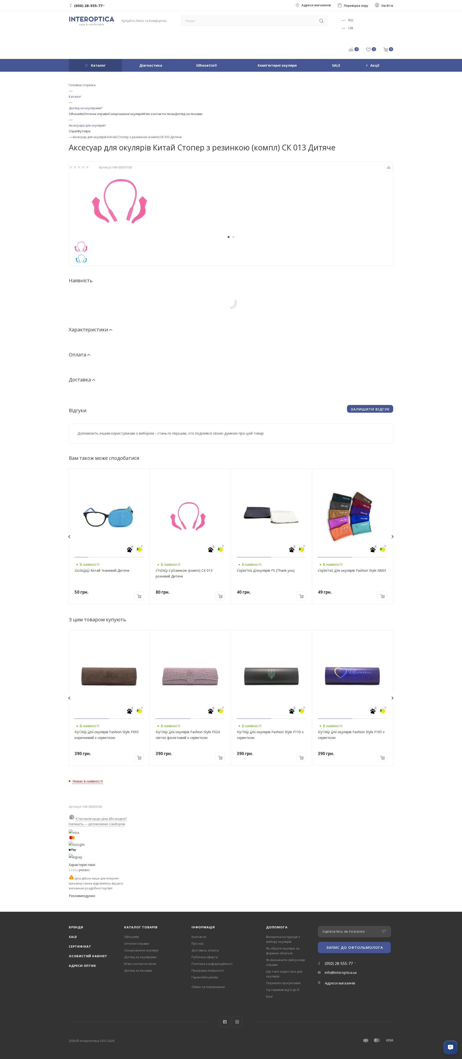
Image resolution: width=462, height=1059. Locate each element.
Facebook (225, 1022)
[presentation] (69, 536)
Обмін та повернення (208, 987)
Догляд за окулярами (140, 957)
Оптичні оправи (96, 114)
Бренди (76, 927)
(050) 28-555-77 (339, 963)
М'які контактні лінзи (159, 114)
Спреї (73, 131)
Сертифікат (80, 946)
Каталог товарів (141, 927)
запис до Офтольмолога (354, 947)
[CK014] (123, 199)
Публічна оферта (205, 957)
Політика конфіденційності (212, 964)
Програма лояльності (208, 970)
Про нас (198, 943)
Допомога (276, 927)
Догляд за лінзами (188, 114)
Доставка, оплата (205, 950)
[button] (228, 237)
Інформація (203, 927)
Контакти (199, 937)
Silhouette (76, 114)
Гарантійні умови (205, 977)
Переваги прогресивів (283, 983)
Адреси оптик (82, 965)
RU (350, 20)
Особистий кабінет (88, 956)
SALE (73, 937)
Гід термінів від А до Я (282, 990)
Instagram (237, 1022)
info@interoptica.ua (341, 972)
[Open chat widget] (450, 1047)
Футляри (83, 131)
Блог (269, 996)
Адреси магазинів (316, 5)
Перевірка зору (356, 5)
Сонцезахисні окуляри (126, 114)
